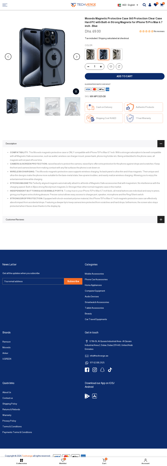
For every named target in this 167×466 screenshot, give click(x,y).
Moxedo (6, 347)
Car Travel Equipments (96, 319)
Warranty (6, 415)
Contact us (7, 398)
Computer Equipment (95, 291)
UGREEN (6, 359)
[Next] (76, 56)
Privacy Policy (9, 421)
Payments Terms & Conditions (17, 432)
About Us (6, 392)
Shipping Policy (9, 404)
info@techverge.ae (99, 356)
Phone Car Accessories (96, 279)
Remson (6, 342)
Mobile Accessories (94, 274)
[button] (146, 31)
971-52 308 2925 (97, 362)
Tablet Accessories (94, 308)
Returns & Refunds (11, 409)
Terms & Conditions (12, 426)
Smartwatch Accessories (97, 302)
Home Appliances (93, 285)
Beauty (88, 313)
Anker (5, 353)
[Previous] (8, 56)
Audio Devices (92, 296)
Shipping (102, 38)
